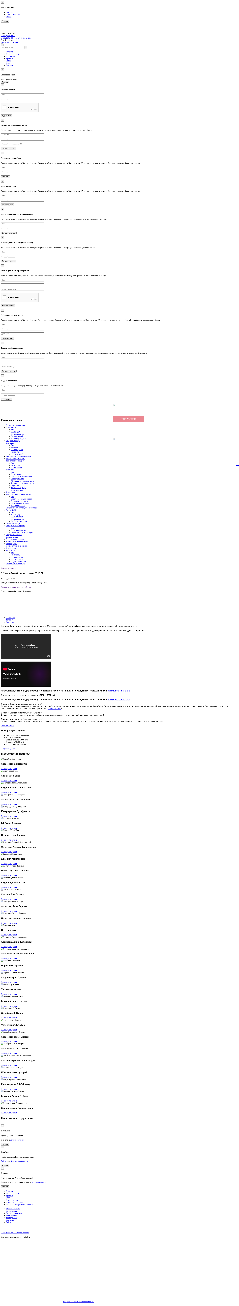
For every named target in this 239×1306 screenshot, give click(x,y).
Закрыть (5, 21)
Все (12, 429)
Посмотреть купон (9, 769)
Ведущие (10, 443)
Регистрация (12, 42)
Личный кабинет (13, 1209)
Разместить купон (13, 1200)
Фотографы (11, 427)
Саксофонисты (17, 479)
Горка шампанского (19, 501)
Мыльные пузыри (18, 488)
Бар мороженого (18, 505)
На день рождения (19, 438)
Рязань (8, 17)
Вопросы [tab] (10, 622)
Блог (8, 63)
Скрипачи (15, 485)
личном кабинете (38, 1182)
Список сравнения (14, 1213)
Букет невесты (12, 537)
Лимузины (15, 465)
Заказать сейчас (7, 726)
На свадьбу (15, 432)
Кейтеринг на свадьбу (15, 564)
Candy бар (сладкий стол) (21, 499)
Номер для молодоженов (16, 546)
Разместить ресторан (15, 1202)
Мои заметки (11, 1215)
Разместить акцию (9, 568)
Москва (9, 12)
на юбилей (15, 452)
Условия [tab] (9, 620)
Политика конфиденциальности (19, 1204)
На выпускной (17, 436)
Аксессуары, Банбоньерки (17, 541)
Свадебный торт (13, 523)
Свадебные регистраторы (22, 532)
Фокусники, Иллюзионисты (23, 476)
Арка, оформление (19, 530)
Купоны (9, 58)
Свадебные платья (14, 535)
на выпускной (17, 454)
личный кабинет (17, 1140)
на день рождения (18, 561)
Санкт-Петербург (13, 14)
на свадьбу (15, 447)
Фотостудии (11, 548)
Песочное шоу (17, 490)
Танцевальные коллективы (22, 483)
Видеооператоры (13, 441)
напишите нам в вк (119, 690)
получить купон (8, 748)
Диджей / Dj (11, 510)
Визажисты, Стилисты (15, 459)
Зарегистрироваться (19, 1161)
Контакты (10, 65)
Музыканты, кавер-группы (22, 481)
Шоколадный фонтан (20, 503)
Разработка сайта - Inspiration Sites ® (78, 1302)
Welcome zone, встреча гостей (18, 494)
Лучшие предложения (15, 425)
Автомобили (16, 467)
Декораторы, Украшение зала (18, 456)
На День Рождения (19, 521)
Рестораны (10, 56)
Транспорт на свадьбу (15, 461)
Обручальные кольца (15, 539)
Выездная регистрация (15, 526)
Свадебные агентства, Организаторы (21, 508)
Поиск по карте (12, 54)
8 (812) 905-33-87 (8, 36)
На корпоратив (17, 434)
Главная (9, 52)
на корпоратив (17, 450)
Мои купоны (11, 1218)
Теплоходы (10, 550)
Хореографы (11, 544)
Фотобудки (10, 492)
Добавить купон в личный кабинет (16, 587)
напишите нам (54, 709)
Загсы (8, 61)
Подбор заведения (23, 38)
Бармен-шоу (16, 474)
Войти (3, 42)
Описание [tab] (10, 618)
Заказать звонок (22, 1233)
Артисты (10, 470)
